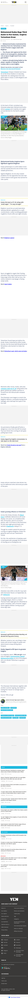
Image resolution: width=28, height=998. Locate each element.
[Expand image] (26, 116)
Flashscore (10, 526)
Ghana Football (5, 707)
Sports (6, 25)
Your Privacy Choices (15, 997)
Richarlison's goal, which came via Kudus (15, 351)
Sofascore (6, 595)
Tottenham (4, 72)
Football (12, 25)
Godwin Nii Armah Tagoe (17, 39)
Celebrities (3, 781)
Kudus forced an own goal (14, 445)
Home (2, 25)
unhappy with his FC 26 (8, 389)
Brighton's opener (9, 238)
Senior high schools (6, 717)
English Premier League (6, 710)
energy (7, 109)
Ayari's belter (8, 284)
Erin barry (15, 717)
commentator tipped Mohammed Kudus (13, 657)
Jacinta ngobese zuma (20, 715)
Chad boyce (22, 717)
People (2, 788)
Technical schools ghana (7, 715)
